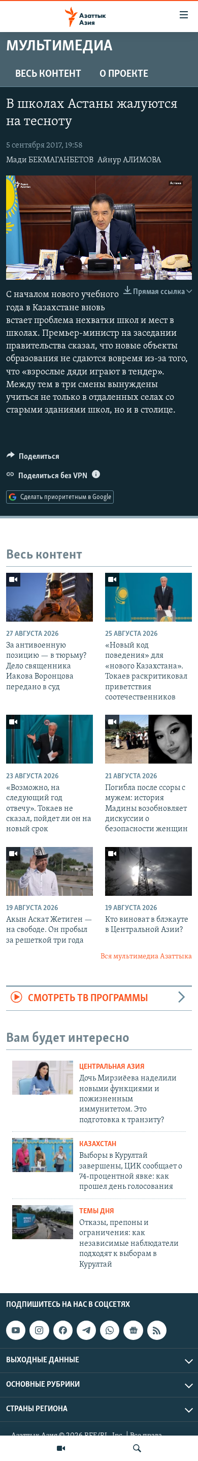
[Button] (33, 459)
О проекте (124, 74)
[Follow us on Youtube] (15, 1330)
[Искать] (137, 1448)
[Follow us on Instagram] (39, 1330)
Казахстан (97, 1144)
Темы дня (96, 1211)
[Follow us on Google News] (133, 1330)
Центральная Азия (112, 1067)
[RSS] (157, 1330)
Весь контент (48, 74)
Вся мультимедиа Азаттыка (146, 956)
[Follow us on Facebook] (63, 1330)
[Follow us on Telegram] (86, 1330)
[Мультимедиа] (61, 1448)
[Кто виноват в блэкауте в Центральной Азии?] (148, 871)
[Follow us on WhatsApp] (109, 1330)
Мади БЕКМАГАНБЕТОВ (49, 160)
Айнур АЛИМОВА (129, 160)
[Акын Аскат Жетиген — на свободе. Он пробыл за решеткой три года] (49, 871)
